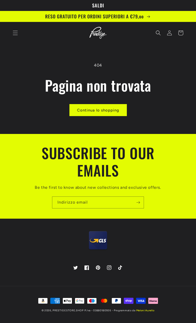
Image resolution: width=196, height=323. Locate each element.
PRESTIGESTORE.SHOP (68, 310)
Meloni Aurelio (145, 310)
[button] (15, 33)
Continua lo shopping (98, 110)
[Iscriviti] (138, 202)
